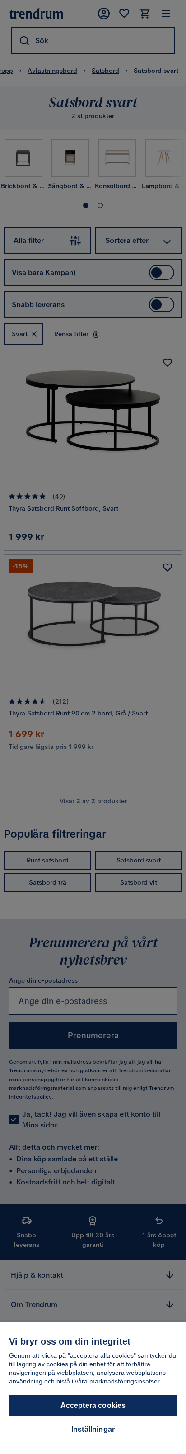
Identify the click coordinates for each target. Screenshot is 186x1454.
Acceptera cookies (93, 1405)
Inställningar (93, 1429)
